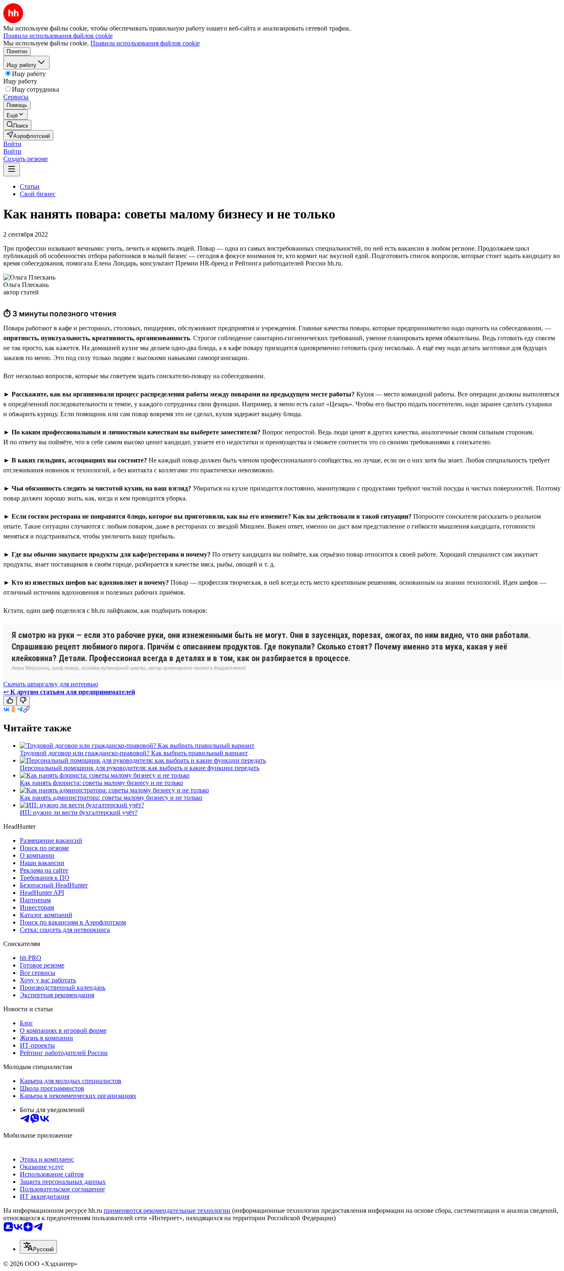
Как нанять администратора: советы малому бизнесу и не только (111, 797)
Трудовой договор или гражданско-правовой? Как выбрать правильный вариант (134, 752)
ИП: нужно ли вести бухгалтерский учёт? (78, 812)
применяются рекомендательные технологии (167, 1210)
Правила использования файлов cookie (145, 43)
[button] (12, 143)
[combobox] (38, 1247)
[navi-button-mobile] (11, 169)
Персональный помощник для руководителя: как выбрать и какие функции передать (139, 767)
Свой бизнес (37, 193)
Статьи (30, 186)
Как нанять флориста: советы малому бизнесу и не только (101, 782)
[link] (17, 125)
